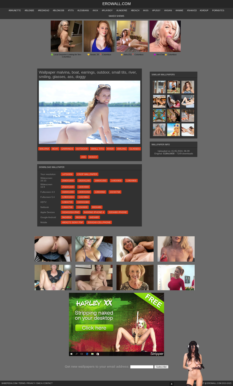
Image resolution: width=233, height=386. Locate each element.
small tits (97, 148)
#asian (168, 10)
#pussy (156, 10)
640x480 (94, 217)
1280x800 (131, 180)
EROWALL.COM (116, 4)
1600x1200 (68, 192)
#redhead (43, 10)
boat (55, 148)
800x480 (96, 207)
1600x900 (83, 187)
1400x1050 (84, 192)
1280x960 (100, 192)
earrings (67, 148)
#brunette (15, 10)
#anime (179, 10)
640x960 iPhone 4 (94, 212)
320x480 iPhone (118, 212)
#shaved (192, 10)
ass (83, 157)
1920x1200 (84, 180)
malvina (44, 148)
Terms (22, 383)
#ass (146, 10)
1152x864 (83, 197)
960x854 (66, 217)
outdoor (82, 148)
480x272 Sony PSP (72, 222)
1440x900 (116, 180)
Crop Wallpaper (87, 174)
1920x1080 (83, 202)
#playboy (107, 10)
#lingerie (121, 10)
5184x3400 (169, 153)
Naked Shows (116, 16)
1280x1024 (68, 197)
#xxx (95, 10)
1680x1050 (100, 180)
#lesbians (83, 10)
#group (204, 10)
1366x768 (67, 207)
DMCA (39, 383)
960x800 (80, 217)
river (110, 148)
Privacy (31, 383)
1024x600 (82, 207)
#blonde (29, 10)
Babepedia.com (9, 383)
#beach (135, 10)
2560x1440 (68, 187)
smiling (121, 148)
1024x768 (115, 192)
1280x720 (67, 202)
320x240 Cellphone (99, 222)
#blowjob (58, 10)
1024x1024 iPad (70, 212)
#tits (71, 10)
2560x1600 (68, 180)
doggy (93, 157)
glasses (134, 148)
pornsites (218, 10)
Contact (47, 383)
